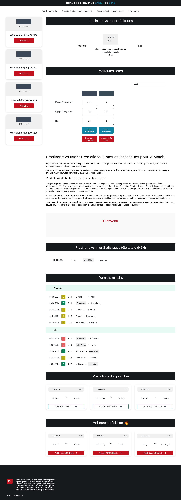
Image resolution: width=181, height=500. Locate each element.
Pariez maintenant (89, 130)
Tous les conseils (49, 11)
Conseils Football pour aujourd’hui (77, 11)
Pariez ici (24, 41)
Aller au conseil (64, 406)
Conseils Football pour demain (110, 11)
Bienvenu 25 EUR (106, 139)
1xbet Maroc (133, 11)
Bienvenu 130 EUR (89, 139)
